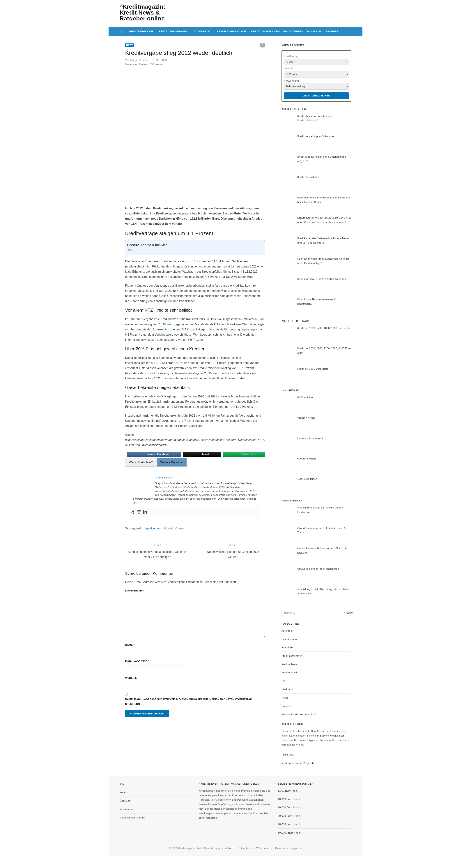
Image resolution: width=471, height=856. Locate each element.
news (180, 528)
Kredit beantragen (173, 31)
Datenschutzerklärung (132, 817)
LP (283, 680)
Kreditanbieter (289, 664)
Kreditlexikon (337, 735)
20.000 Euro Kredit (289, 807)
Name (129, 644)
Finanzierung (293, 31)
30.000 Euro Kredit (289, 815)
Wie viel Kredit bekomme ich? (298, 714)
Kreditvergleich (140, 31)
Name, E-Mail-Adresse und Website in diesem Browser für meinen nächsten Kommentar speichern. (188, 701)
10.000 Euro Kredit (289, 799)
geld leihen (153, 528)
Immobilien (314, 31)
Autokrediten (161, 329)
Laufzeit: (289, 68)
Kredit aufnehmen (291, 655)
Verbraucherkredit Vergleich (297, 763)
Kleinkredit (287, 754)
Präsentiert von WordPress (253, 848)
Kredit (169, 528)
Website (131, 677)
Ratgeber (286, 705)
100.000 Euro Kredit (289, 832)
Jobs (122, 784)
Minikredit (287, 689)
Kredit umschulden (265, 31)
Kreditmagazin (289, 672)
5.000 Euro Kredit (288, 790)
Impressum (126, 809)
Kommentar (134, 590)
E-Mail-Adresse (137, 661)
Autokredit (202, 31)
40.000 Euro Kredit (289, 824)
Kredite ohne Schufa (232, 31)
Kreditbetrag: (291, 56)
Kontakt (124, 792)
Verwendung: (292, 80)
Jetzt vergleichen (316, 95)
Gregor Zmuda (139, 60)
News (129, 45)
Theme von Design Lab (288, 848)
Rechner (332, 31)
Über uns (125, 800)
